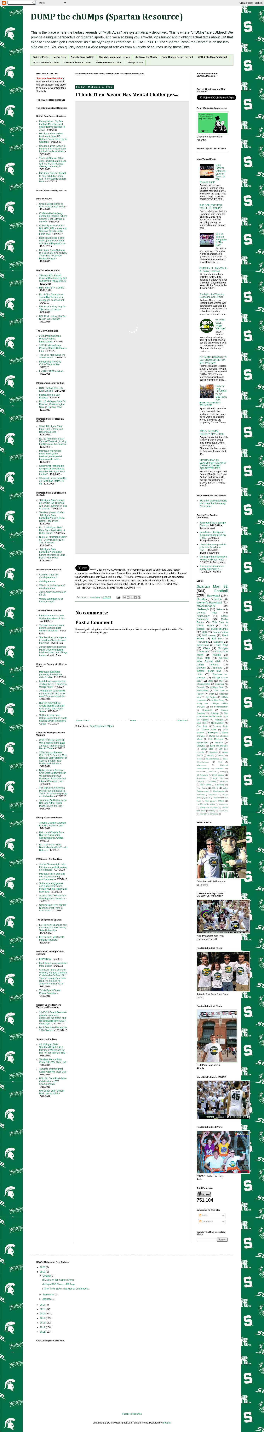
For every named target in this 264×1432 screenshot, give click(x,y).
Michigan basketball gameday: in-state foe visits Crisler (50, 674)
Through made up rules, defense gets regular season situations (51, 628)
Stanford (219, 742)
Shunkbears (202, 690)
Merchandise (219, 791)
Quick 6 (207, 798)
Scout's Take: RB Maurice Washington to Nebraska (52, 897)
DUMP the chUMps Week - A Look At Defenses (214, 269)
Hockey (210, 755)
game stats (203, 658)
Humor (221, 755)
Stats (210, 681)
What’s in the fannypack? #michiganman (52, 586)
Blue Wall (218, 778)
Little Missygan (215, 739)
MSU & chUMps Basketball (212, 57)
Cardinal (200, 781)
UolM (211, 694)
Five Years (202, 788)
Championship (203, 684)
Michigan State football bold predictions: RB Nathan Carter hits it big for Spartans (53, 137)
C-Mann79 (207, 710)
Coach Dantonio (207, 664)
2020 (43, 1267)
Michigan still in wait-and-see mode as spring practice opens (52, 876)
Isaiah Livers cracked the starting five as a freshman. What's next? (53, 684)
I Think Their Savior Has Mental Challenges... (65, 1288)
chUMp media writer (206, 804)
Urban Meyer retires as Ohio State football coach (52, 205)
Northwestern (217, 723)
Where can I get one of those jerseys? (51, 600)
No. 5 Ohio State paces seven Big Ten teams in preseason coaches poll (51, 297)
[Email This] (124, 597)
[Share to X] (132, 597)
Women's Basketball (209, 602)
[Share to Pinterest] (139, 597)
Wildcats (212, 772)
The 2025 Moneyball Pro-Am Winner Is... (52, 356)
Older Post (182, 720)
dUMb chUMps (219, 629)
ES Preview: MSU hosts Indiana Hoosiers (51, 938)
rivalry (222, 772)
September (49, 1294)
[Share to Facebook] (135, 597)
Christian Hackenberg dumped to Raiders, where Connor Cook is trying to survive (53, 217)
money (212, 811)
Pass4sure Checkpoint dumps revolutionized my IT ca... (213, 535)
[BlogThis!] (128, 597)
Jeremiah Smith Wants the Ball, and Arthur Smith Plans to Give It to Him (53, 803)
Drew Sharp (205, 785)
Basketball (213, 595)
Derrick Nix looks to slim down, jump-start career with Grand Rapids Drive (52, 241)
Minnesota (201, 765)
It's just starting (212, 759)
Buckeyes (213, 732)
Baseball (213, 752)
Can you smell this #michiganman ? (49, 576)
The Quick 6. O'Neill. (215, 801)
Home (132, 720)
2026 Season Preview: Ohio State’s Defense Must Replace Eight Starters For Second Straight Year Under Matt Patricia (53, 758)
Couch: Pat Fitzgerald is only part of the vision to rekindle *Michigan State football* (52, 470)
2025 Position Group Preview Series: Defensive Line (53, 348)
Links (199, 674)
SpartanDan (202, 742)
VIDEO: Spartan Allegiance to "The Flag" (221, 240)
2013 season (209, 635)
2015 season (218, 775)
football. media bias (209, 671)
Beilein (218, 599)
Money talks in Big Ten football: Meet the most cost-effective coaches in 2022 (52, 125)
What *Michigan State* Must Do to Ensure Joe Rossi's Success (51, 429)
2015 (43, 1313)
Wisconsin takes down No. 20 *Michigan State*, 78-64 (53, 481)
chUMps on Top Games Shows (58, 1279)
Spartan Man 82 (212, 586)
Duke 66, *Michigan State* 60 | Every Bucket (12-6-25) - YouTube (53, 540)
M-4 (220, 762)
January (47, 1299)
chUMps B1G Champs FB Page (58, 1284)
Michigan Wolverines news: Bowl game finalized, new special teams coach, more (50, 455)
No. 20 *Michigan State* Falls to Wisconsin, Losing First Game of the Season (52, 441)
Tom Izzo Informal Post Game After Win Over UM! (52, 1070)
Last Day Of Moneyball (51, 371)
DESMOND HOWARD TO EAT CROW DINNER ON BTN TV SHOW (213, 360)
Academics (201, 778)
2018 (43, 1272)
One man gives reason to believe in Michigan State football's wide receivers (52, 149)
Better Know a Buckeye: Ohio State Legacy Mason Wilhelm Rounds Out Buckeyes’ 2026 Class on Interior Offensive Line (52, 776)
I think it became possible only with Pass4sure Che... (213, 547)
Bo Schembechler (219, 707)
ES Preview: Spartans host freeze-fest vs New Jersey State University (53, 928)
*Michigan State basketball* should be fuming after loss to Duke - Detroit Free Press (52, 553)
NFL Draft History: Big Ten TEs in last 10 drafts (52, 308)
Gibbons (201, 667)
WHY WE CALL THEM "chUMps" (220, 324)
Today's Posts (41, 57)
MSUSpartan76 (206, 605)
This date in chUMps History (114, 57)
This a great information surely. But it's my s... (212, 567)
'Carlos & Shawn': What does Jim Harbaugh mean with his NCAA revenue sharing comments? (52, 162)
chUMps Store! (135, 62)
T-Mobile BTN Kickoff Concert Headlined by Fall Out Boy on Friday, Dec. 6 (53, 278)
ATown (206, 648)
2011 (43, 1331)
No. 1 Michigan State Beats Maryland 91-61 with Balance (53, 847)
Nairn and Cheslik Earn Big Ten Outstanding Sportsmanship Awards (51, 835)
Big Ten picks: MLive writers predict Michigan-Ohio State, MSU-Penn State (52, 707)
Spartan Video (220, 632)
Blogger (166, 1422)
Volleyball (201, 746)
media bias (203, 645)
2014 (43, 1318)
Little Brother (211, 697)
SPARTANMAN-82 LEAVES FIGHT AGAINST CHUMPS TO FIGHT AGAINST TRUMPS (213, 464)
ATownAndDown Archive (77, 62)
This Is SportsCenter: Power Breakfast (50, 991)
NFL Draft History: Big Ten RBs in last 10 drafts (52, 317)
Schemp (214, 713)
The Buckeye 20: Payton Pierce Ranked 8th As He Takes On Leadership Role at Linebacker (53, 792)
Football (221, 591)
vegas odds (207, 749)
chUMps (202, 599)
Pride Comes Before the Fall (177, 57)
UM (220, 681)
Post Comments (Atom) (102, 726)
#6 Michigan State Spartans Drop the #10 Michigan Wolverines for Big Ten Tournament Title (52, 1048)
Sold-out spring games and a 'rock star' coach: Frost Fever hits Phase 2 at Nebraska (53, 887)
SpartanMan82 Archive (46, 62)
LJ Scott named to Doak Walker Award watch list (51, 617)
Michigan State (217, 687)
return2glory (203, 616)
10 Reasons (202, 775)
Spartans (217, 667)
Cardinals (212, 781)
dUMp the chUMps (219, 746)
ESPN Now (45, 959)
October (47, 1275)
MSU (204, 632)
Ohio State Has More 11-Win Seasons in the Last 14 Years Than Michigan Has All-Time (52, 744)
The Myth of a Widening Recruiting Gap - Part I (212, 295)
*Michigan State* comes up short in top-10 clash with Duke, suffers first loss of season (53, 504)
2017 (43, 1304)
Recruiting (202, 641)
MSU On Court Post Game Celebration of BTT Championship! (53, 1081)
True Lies (201, 772)
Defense (224, 781)
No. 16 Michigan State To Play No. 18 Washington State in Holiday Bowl (52, 404)
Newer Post (82, 720)
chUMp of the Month (146, 57)
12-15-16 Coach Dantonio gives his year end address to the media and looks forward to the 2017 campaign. (53, 1018)
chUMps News (217, 700)
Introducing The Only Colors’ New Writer (50, 363)
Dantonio (201, 687)
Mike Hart (201, 723)
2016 (43, 1309)
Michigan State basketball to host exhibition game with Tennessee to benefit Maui (52, 177)
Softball (217, 798)
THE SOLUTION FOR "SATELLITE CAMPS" (211, 206)
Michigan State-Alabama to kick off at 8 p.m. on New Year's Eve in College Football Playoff (53, 254)
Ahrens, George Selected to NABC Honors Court (52, 824)
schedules (223, 811)
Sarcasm (219, 768)
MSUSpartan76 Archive (109, 62)
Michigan (219, 720)
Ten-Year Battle (220, 726)
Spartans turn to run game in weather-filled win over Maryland (52, 640)
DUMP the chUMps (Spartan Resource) (107, 17)
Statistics (218, 641)
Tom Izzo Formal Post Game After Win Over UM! (52, 1061)
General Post (207, 612)
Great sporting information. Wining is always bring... (213, 558)
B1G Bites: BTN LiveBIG (51, 287)
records (217, 654)
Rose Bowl (222, 645)
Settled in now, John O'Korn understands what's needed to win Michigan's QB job (53, 719)
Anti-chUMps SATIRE (82, 57)
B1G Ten (217, 638)
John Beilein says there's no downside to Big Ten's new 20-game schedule (52, 693)
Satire (219, 609)
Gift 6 (215, 788)
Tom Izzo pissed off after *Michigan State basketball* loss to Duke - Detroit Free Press (52, 516)
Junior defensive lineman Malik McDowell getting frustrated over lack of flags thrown (53, 651)
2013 (43, 1322)
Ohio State (202, 726)
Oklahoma (213, 794)
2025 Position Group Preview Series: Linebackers (50, 339)
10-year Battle (209, 729)
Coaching (219, 684)
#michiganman (47, 581)
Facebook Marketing (132, 1414)
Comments (207, 1221)
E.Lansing (219, 785)
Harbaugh (203, 609)
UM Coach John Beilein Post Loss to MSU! (51, 1092)
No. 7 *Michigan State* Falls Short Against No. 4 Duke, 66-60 (52, 530)
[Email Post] (118, 597)
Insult (199, 759)
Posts (204, 1215)
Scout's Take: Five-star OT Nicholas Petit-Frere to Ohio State (52, 908)
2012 (43, 1327)
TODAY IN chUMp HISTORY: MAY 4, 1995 (212, 432)
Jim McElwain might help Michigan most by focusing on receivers (53, 867)
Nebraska (201, 794)
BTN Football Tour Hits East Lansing (51, 389)
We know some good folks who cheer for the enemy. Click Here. (213, 503)
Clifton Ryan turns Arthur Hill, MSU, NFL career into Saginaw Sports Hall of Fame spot (52, 229)
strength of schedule (209, 814)
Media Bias (60, 57)
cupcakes (223, 804)
